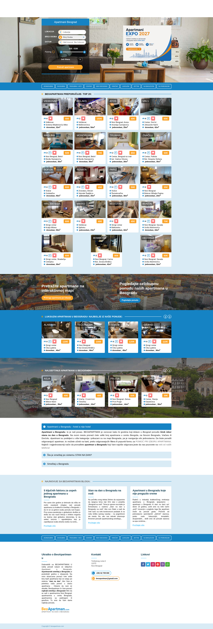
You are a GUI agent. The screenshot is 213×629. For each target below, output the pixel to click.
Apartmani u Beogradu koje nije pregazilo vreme (149, 492)
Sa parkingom (164, 86)
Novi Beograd (101, 86)
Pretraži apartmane (65, 67)
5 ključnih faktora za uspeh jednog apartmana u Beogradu (60, 493)
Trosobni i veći (75, 86)
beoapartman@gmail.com (107, 578)
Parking (48, 52)
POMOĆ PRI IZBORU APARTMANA (153, 441)
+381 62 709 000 (102, 573)
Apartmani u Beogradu (57, 569)
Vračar (115, 86)
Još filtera (65, 59)
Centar (89, 86)
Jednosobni (48, 86)
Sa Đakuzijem (148, 86)
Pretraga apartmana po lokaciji (57, 298)
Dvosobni (61, 86)
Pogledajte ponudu (130, 300)
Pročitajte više (50, 526)
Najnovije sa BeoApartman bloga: (67, 481)
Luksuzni (125, 86)
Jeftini (136, 86)
